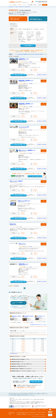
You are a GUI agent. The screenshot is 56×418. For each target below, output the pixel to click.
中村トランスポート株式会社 (16, 181)
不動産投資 (37, 401)
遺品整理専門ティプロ (24, 58)
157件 (20, 322)
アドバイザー (41, 401)
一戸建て (18, 401)
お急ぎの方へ (44, 409)
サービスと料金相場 (33, 409)
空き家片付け (30, 29)
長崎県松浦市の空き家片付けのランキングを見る (38, 324)
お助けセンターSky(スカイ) (24, 200)
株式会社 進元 (13, 224)
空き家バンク (33, 402)
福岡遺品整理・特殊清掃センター (26, 80)
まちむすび (42, 402)
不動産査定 (28, 401)
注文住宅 (20, 401)
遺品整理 (35, 399)
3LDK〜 (41, 54)
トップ (10, 409)
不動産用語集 (11, 403)
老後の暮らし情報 (39, 399)
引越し (14, 399)
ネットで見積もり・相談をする (36, 176)
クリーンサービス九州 (24, 126)
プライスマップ (24, 402)
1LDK (36, 54)
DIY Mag (27, 403)
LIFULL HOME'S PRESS (22, 403)
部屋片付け (42, 29)
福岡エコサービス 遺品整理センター (27, 150)
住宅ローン (14, 402)
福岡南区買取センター (24, 264)
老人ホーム (17, 399)
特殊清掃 (24, 29)
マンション (14, 401)
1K (33, 54)
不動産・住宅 (11, 399)
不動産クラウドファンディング (29, 399)
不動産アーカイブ (28, 402)
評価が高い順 (25, 54)
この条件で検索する (28, 45)
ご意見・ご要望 (42, 414)
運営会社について (38, 414)
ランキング (26, 409)
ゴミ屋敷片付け (36, 29)
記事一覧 (39, 409)
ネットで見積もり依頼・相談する (19, 98)
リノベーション (24, 401)
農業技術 (43, 399)
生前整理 (20, 29)
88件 (32, 322)
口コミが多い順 (19, 54)
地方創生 (20, 399)
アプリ (29, 403)
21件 (44, 321)
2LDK (38, 54)
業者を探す (21, 409)
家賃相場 (36, 402)
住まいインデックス (19, 402)
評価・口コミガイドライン (32, 414)
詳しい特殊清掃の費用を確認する (14, 353)
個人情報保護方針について (24, 414)
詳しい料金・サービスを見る (41, 74)
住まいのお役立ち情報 (16, 403)
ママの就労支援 (23, 399)
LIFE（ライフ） (22, 243)
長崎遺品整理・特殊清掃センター (26, 103)
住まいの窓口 (11, 402)
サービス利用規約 (18, 414)
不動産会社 (39, 402)
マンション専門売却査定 (33, 401)
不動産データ (32, 403)
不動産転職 (36, 403)
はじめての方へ (15, 409)
